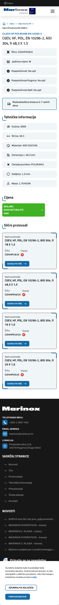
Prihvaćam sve (18, 597)
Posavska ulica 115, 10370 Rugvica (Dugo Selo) (25, 446)
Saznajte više (14, 264)
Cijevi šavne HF (24, 24)
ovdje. (34, 577)
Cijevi (12, 24)
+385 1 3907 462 (19, 422)
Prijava (10, 3)
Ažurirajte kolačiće (21, 588)
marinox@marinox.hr (21, 434)
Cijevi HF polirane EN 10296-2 (14, 28)
